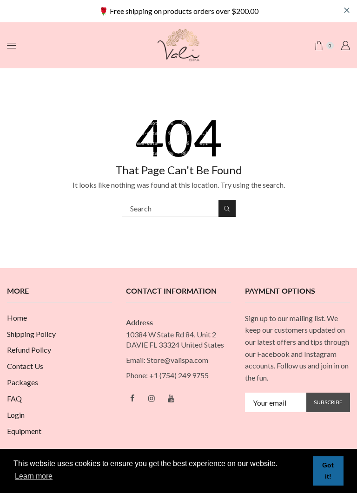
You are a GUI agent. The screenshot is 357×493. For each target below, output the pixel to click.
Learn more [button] (34, 476)
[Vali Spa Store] (178, 44)
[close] (346, 10)
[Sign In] (345, 46)
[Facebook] (132, 398)
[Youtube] (171, 398)
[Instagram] (151, 398)
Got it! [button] (328, 470)
